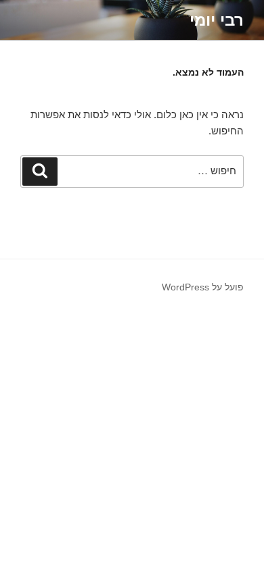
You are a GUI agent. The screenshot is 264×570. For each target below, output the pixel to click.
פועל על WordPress (203, 287)
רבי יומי (217, 20)
